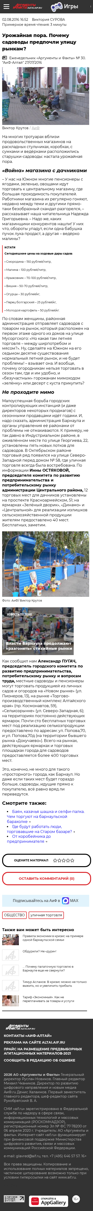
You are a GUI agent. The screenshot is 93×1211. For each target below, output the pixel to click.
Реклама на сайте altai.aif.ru (34, 1042)
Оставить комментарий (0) (46, 878)
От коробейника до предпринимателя (29, 839)
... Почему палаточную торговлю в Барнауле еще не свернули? (48, 968)
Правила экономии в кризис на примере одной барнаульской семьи (53, 938)
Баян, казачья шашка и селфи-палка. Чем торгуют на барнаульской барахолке (45, 816)
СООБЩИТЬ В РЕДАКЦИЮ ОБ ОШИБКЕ (39, 1060)
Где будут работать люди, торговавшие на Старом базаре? (39, 829)
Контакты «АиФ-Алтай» (28, 1036)
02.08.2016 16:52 (15, 19)
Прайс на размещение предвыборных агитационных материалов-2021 (43, 1051)
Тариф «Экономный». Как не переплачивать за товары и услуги (48, 999)
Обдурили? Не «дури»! (39, 951)
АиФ (36, 128)
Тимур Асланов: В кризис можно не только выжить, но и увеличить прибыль (55, 983)
